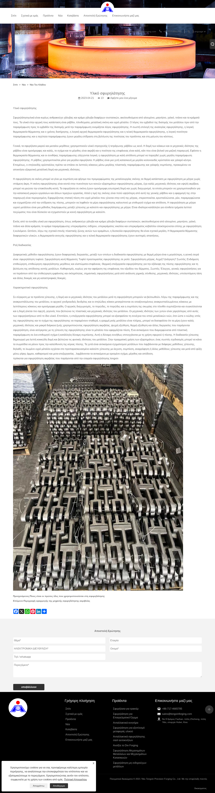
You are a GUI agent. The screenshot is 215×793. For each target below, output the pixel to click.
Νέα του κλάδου (38, 84)
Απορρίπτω (38, 786)
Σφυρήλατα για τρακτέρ (126, 708)
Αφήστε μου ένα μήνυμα (123, 98)
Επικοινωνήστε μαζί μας (125, 15)
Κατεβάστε (73, 15)
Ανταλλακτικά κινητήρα (125, 722)
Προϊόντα (48, 15)
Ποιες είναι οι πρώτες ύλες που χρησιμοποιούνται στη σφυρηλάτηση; (67, 596)
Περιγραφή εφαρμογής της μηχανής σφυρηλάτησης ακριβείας (57, 601)
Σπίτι (13, 15)
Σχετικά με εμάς (29, 15)
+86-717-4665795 (172, 31)
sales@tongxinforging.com (143, 31)
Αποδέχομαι (59, 786)
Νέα (60, 15)
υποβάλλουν (29, 687)
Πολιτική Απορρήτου (75, 779)
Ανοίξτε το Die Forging (125, 745)
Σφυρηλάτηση (20, 117)
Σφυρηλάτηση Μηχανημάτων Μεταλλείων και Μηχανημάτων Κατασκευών (130, 754)
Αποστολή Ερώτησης (96, 15)
